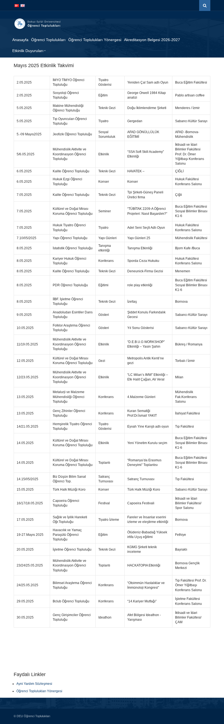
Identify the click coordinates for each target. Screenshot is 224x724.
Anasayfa (20, 40)
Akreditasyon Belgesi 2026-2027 (152, 40)
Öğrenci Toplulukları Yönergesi (94, 40)
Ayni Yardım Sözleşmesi (34, 684)
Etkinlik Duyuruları (27, 50)
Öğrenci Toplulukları (48, 40)
